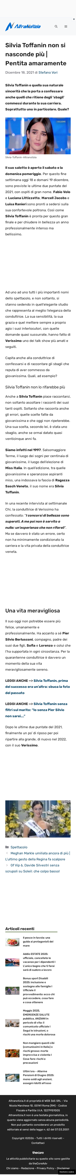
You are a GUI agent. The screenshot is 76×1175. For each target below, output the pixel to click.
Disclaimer (63, 1168)
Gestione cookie (67, 1172)
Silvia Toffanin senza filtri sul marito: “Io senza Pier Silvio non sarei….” (36, 710)
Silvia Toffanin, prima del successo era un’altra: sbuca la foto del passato (37, 687)
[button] (56, 26)
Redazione (27, 1168)
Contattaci (38, 1143)
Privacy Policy (45, 1168)
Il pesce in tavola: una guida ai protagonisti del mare (38, 941)
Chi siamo (12, 1168)
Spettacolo (19, 847)
